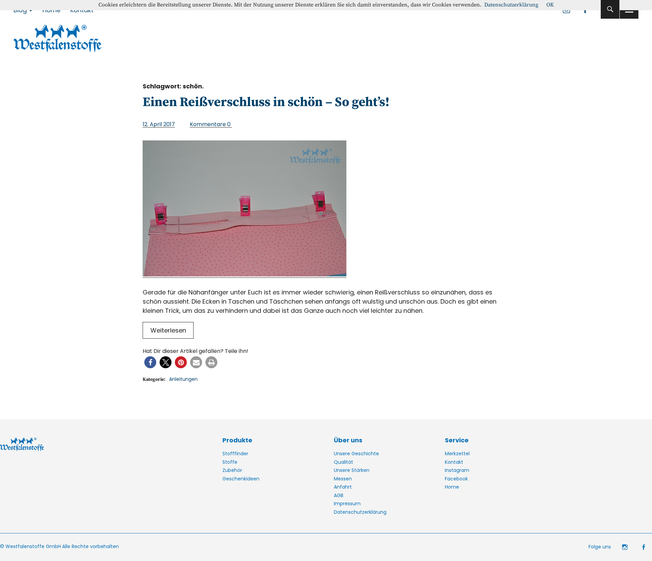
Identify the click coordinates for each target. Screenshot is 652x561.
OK (550, 4)
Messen (343, 478)
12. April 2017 (159, 124)
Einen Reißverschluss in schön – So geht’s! (266, 102)
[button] (150, 362)
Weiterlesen (168, 330)
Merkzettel (457, 453)
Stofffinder (235, 453)
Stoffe (229, 462)
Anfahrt (343, 486)
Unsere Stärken (351, 470)
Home (452, 486)
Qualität (343, 462)
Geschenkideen (240, 478)
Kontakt (454, 462)
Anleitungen (183, 379)
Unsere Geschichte (356, 453)
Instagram (457, 470)
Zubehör (232, 470)
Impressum (347, 503)
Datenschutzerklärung (360, 512)
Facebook (456, 478)
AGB (338, 495)
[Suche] (610, 9)
